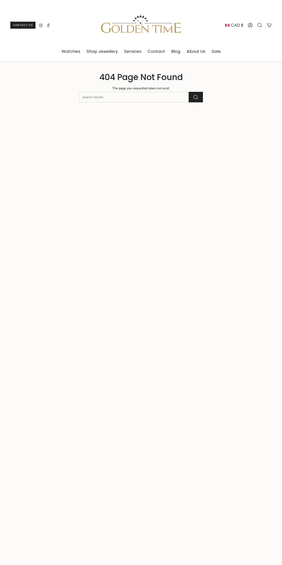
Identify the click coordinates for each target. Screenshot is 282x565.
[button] (70, 51)
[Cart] (269, 25)
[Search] (196, 97)
